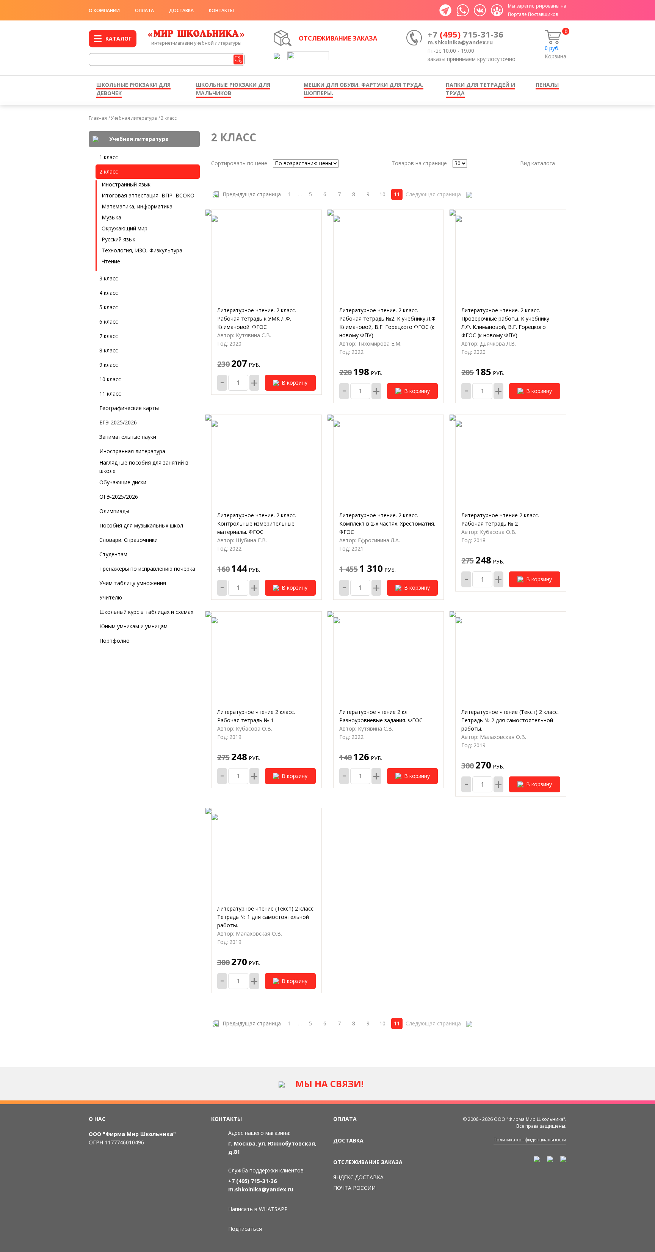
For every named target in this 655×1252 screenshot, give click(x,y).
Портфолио (114, 640)
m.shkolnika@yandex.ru (460, 42)
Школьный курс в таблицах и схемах (146, 611)
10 (382, 194)
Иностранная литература (132, 451)
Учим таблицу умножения (132, 583)
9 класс (108, 364)
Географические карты (129, 408)
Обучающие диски (122, 482)
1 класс (108, 157)
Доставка (181, 10)
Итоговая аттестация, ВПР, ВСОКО (148, 195)
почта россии (354, 1187)
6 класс (108, 321)
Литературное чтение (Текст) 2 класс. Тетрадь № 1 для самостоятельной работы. (266, 917)
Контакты (221, 10)
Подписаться (245, 1228)
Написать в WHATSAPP (258, 1209)
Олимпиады (114, 511)
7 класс (108, 336)
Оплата (144, 10)
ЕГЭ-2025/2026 (118, 422)
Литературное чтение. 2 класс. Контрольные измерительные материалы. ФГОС (256, 523)
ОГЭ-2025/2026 (118, 496)
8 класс (108, 350)
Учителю (110, 597)
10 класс (110, 379)
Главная (98, 118)
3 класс (108, 278)
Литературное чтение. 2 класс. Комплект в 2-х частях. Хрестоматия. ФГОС (387, 523)
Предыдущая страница (252, 194)
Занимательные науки (127, 436)
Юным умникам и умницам (133, 626)
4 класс (108, 292)
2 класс (169, 118)
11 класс (110, 393)
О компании (104, 10)
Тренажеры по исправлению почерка (147, 568)
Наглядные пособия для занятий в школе (143, 466)
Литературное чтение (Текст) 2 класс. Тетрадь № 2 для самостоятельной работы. (510, 720)
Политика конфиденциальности (530, 1139)
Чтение (111, 261)
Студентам (113, 554)
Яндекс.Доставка (358, 1177)
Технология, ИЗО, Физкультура (142, 250)
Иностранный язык (126, 184)
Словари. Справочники (128, 539)
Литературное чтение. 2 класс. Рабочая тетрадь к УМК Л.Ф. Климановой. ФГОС (256, 318)
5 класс (108, 307)
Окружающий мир (124, 228)
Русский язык (118, 239)
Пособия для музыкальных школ (141, 525)
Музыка (111, 217)
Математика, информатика (137, 206)
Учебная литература (134, 118)
